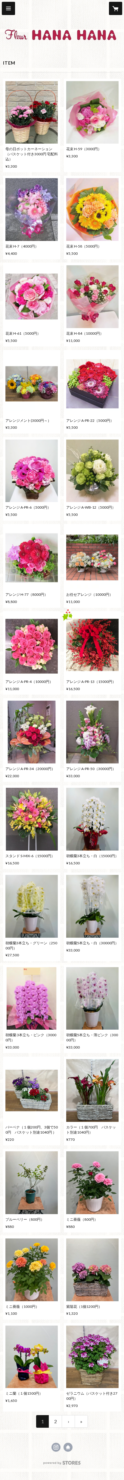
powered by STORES (62, 1464)
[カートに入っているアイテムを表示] (115, 8)
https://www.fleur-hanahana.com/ (68, 1447)
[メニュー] (8, 8)
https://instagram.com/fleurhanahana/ (55, 1447)
